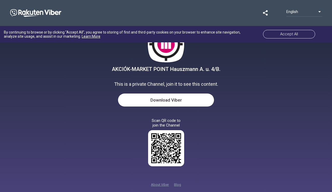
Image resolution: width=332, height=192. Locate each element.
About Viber (160, 185)
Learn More (91, 36)
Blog (177, 185)
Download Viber (166, 100)
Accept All (289, 34)
